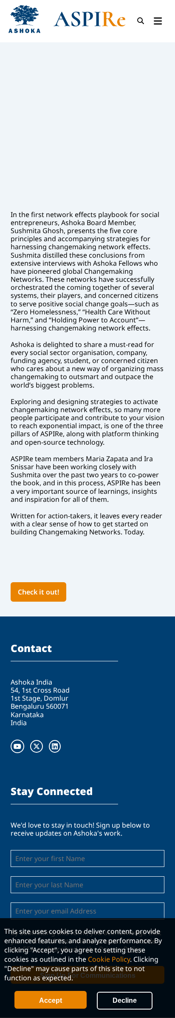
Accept (50, 1000)
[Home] (66, 19)
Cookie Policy (109, 959)
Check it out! (38, 592)
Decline (125, 1000)
